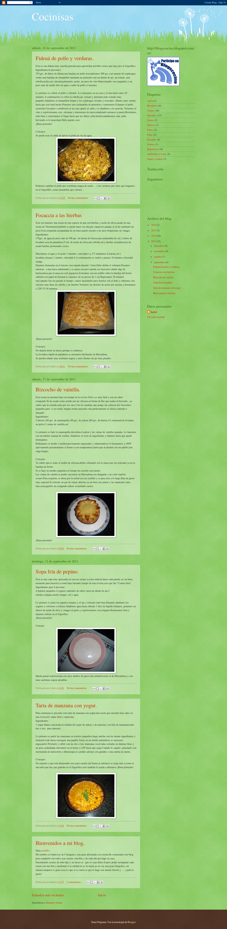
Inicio (102, 895)
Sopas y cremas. (155, 159)
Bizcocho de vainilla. (58, 389)
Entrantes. (152, 115)
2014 (154, 225)
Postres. (151, 144)
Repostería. (152, 149)
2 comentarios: (74, 882)
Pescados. (152, 139)
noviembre (159, 251)
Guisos (150, 120)
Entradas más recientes (48, 895)
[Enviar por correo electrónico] (95, 198)
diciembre (159, 245)
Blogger (131, 922)
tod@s (46, 850)
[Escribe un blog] (98, 198)
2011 (154, 241)
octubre (158, 256)
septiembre (159, 262)
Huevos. (151, 125)
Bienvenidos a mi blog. (60, 842)
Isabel (154, 312)
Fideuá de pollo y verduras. (65, 58)
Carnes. (150, 110)
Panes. (150, 129)
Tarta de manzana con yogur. (66, 705)
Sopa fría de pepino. (57, 571)
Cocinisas (52, 16)
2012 (154, 235)
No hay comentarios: (78, 197)
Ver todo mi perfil (156, 317)
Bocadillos (152, 105)
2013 (154, 230)
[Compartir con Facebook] (105, 198)
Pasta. (150, 134)
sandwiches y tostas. (157, 154)
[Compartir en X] (102, 198)
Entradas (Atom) (54, 902)
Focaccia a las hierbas (59, 215)
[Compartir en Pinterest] (108, 198)
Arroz (150, 100)
